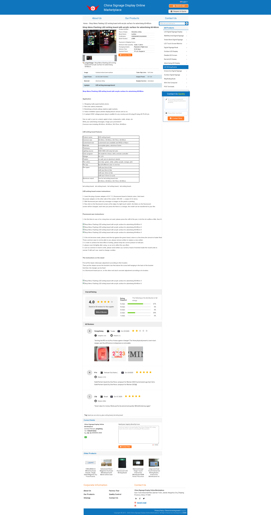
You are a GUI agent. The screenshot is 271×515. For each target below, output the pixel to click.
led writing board (118, 415)
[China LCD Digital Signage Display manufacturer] (92, 8)
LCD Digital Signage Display (173, 32)
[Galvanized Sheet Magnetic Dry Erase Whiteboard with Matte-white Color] (106, 462)
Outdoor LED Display (171, 51)
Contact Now (126, 55)
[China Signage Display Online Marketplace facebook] (140, 499)
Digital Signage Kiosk (171, 47)
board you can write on (94, 415)
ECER (184, 513)
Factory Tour (114, 491)
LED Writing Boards (170, 67)
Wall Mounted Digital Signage (174, 36)
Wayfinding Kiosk (169, 79)
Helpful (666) (102, 401)
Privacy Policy (159, 510)
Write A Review (101, 312)
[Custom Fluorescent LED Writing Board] (122, 463)
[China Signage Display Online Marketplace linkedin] (136, 499)
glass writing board (107, 415)
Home (85, 23)
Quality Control (115, 494)
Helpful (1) (117, 335)
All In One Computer (170, 83)
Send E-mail (180, 6)
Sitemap (87, 498)
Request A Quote (179, 11)
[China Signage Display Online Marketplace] (115, 57)
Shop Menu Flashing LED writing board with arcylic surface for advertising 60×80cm (100, 64)
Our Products (132, 18)
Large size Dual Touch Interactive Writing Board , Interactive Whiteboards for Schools (154, 473)
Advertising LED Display (172, 63)
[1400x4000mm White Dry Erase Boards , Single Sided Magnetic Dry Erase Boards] (90, 462)
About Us (97, 18)
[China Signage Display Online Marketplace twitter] (144, 499)
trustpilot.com (102, 335)
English (184, 2)
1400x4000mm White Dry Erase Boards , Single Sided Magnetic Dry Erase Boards (90, 472)
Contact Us (171, 18)
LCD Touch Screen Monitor (173, 43)
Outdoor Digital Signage (172, 75)
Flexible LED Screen (170, 55)
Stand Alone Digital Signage (173, 39)
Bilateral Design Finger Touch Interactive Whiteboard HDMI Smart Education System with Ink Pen (138, 474)
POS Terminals (169, 86)
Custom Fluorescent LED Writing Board (122, 471)
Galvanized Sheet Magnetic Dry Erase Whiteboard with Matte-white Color (106, 471)
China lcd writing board (172, 510)
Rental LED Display (170, 59)
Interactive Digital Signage (173, 71)
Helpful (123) (102, 377)
